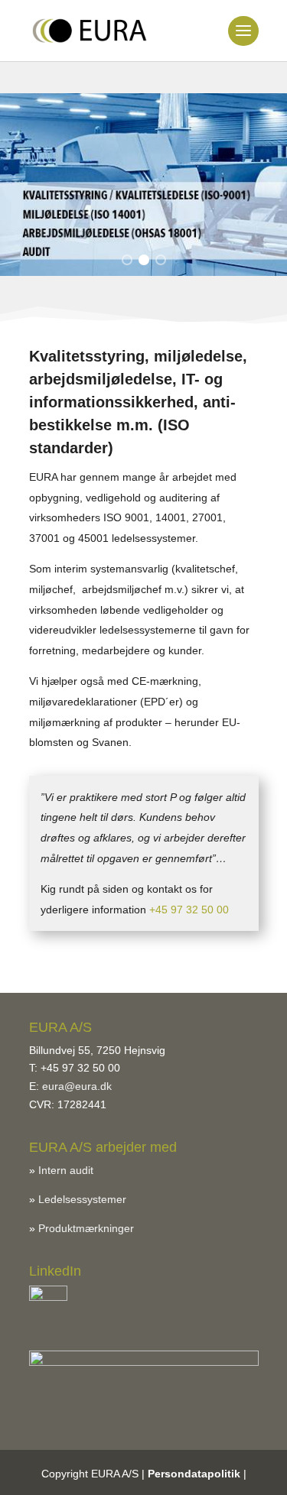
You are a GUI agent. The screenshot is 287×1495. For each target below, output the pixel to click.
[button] (127, 260)
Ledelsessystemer (82, 1199)
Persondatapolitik (194, 1473)
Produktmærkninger (86, 1228)
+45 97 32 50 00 (189, 909)
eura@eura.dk (77, 1086)
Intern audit (65, 1170)
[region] (143, 184)
